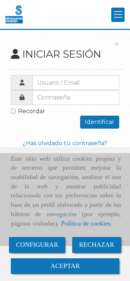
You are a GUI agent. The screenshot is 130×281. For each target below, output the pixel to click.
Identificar (99, 122)
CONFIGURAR (37, 244)
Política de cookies (85, 223)
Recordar (31, 111)
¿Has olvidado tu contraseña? (65, 143)
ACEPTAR (65, 265)
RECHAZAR (96, 244)
